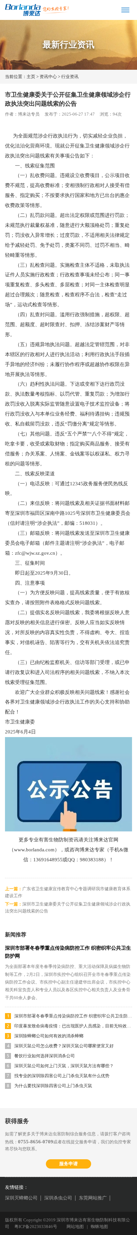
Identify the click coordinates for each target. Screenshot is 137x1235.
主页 (31, 76)
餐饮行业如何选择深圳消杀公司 (44, 1055)
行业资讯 (69, 76)
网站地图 (75, 1226)
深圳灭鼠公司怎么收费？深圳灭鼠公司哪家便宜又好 (64, 1045)
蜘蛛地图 (99, 1226)
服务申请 (68, 1163)
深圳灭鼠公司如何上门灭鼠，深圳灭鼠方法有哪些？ (64, 1065)
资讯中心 (48, 76)
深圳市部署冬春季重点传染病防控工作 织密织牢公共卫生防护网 (73, 1015)
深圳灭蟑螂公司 (21, 1197)
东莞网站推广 (93, 1197)
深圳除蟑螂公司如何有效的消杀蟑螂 (48, 1035)
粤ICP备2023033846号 (35, 1226)
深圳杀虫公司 (58, 1197)
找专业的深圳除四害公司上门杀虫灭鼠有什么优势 (61, 1075)
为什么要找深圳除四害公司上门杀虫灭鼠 (53, 1085)
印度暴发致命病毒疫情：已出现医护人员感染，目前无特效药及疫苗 (73, 1025)
